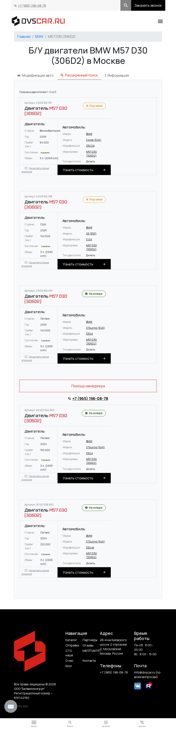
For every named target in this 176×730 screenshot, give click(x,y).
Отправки (72, 645)
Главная (23, 36)
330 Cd (90, 146)
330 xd (90, 547)
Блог (68, 666)
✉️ (10, 706)
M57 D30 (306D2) (91, 153)
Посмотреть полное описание (35, 170)
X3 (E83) (91, 233)
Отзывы (88, 645)
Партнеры (90, 640)
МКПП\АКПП (90, 651)
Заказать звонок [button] (148, 5)
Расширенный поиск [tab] (81, 75)
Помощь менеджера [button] (88, 386)
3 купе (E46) (93, 140)
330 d (89, 333)
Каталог (71, 640)
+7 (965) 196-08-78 (32, 5)
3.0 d (89, 239)
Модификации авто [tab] (38, 75)
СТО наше (69, 653)
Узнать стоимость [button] (78, 170)
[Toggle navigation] (160, 21)
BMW (39, 36)
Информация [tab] (118, 75)
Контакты (89, 660)
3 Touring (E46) (95, 328)
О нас (69, 660)
